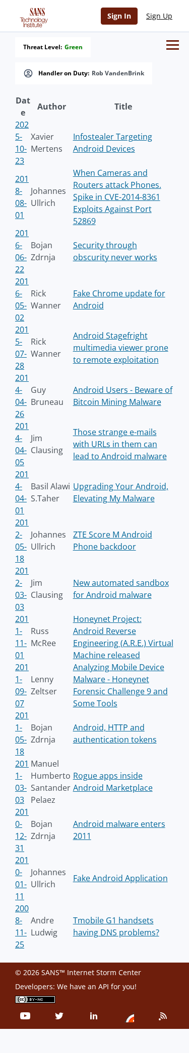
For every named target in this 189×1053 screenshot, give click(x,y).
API (103, 986)
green (74, 47)
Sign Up (159, 16)
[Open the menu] (172, 45)
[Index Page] (32, 15)
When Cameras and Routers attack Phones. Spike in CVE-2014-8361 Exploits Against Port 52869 (117, 197)
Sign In (119, 16)
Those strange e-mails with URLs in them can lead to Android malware (120, 444)
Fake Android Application (120, 878)
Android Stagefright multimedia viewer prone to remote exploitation (120, 347)
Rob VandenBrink (118, 73)
